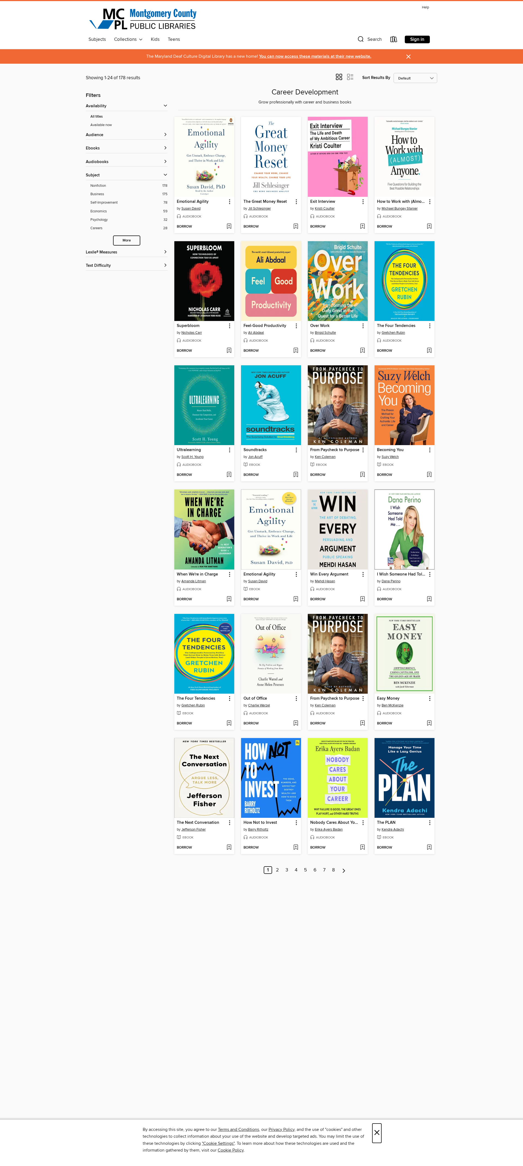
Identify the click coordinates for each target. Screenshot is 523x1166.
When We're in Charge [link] (197, 574)
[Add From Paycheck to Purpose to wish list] (362, 475)
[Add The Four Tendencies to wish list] (429, 350)
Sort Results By (376, 77)
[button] (369, 40)
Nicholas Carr (191, 332)
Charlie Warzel (259, 705)
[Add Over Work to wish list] (362, 350)
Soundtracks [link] (255, 450)
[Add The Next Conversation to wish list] (229, 847)
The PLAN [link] (386, 822)
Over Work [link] (320, 325)
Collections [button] (126, 39)
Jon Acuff (255, 457)
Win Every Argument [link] (329, 574)
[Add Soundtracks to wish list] (295, 475)
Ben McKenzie (392, 705)
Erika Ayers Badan (329, 829)
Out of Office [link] (255, 698)
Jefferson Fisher (193, 829)
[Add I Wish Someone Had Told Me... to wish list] (429, 599)
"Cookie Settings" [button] (218, 1143)
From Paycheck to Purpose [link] (334, 450)
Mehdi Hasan (325, 581)
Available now (101, 125)
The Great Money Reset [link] (265, 201)
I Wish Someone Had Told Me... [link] (402, 574)
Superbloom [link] (188, 325)
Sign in (417, 39)
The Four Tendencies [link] (396, 325)
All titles (96, 116)
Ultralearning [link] (189, 450)
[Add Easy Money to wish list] (429, 723)
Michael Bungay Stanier (400, 208)
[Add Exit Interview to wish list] (362, 226)
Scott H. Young (192, 457)
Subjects (97, 39)
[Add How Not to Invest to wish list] (295, 847)
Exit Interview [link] (322, 201)
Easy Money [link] (388, 698)
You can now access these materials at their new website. (315, 56)
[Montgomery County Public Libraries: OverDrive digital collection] (143, 19)
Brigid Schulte (325, 332)
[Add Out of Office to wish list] (295, 723)
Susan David (190, 208)
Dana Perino (391, 581)
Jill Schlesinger (259, 208)
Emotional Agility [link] (193, 201)
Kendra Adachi (393, 829)
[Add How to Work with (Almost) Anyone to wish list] (429, 226)
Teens (174, 39)
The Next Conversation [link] (198, 822)
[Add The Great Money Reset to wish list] (295, 226)
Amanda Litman (193, 581)
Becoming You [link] (390, 450)
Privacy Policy (281, 1129)
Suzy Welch (390, 457)
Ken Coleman (325, 457)
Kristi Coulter (325, 208)
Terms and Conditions (238, 1129)
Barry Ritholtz (258, 829)
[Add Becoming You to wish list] (429, 475)
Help (425, 7)
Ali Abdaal (256, 332)
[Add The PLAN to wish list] (429, 847)
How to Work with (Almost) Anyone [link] (402, 201)
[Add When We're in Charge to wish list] (229, 599)
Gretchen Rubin (393, 332)
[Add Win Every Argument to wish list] (362, 599)
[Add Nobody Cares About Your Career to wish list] (362, 847)
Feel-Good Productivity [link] (265, 325)
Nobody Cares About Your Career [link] (335, 822)
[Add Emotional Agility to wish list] (229, 226)
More (127, 240)
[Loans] (394, 40)
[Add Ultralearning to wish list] (229, 475)
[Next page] (344, 870)
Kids (155, 39)
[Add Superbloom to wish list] (229, 350)
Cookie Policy (231, 1150)
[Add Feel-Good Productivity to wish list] (295, 350)
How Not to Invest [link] (260, 822)
